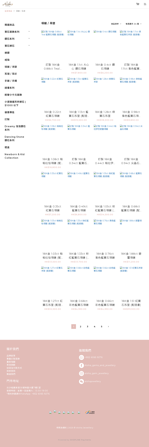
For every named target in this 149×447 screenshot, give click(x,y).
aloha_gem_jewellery (97, 373)
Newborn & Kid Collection (15, 156)
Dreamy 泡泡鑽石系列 (15, 128)
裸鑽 (7, 52)
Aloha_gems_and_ (95, 365)
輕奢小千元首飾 (13, 94)
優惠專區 (10, 112)
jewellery (110, 365)
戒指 (7, 59)
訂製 (7, 119)
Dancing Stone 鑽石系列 (14, 138)
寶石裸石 (10, 45)
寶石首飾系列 (12, 31)
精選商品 (10, 24)
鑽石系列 (10, 38)
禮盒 (7, 147)
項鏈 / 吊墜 (20, 11)
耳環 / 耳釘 (11, 73)
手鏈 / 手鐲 (11, 80)
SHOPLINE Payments (80, 440)
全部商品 (8, 11)
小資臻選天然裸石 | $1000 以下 (15, 103)
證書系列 (10, 87)
